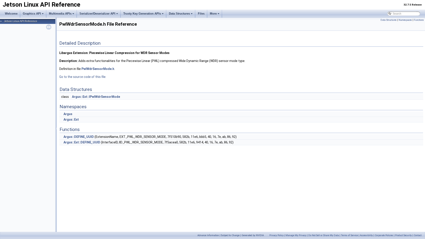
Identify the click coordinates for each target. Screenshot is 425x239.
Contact (417, 235)
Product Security (403, 235)
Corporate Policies (384, 235)
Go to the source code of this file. (82, 77)
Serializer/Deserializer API (97, 13)
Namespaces (405, 20)
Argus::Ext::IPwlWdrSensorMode (96, 96)
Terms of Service (349, 235)
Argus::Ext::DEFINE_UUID (82, 142)
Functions (419, 20)
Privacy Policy (276, 235)
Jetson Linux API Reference (20, 21)
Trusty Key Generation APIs (142, 13)
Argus (68, 114)
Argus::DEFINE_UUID (79, 137)
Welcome (11, 13)
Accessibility (366, 235)
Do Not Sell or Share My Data (323, 235)
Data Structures (179, 13)
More (213, 13)
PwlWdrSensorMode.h (97, 69)
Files (201, 13)
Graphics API (32, 13)
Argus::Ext (71, 119)
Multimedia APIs (60, 13)
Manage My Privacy (296, 235)
